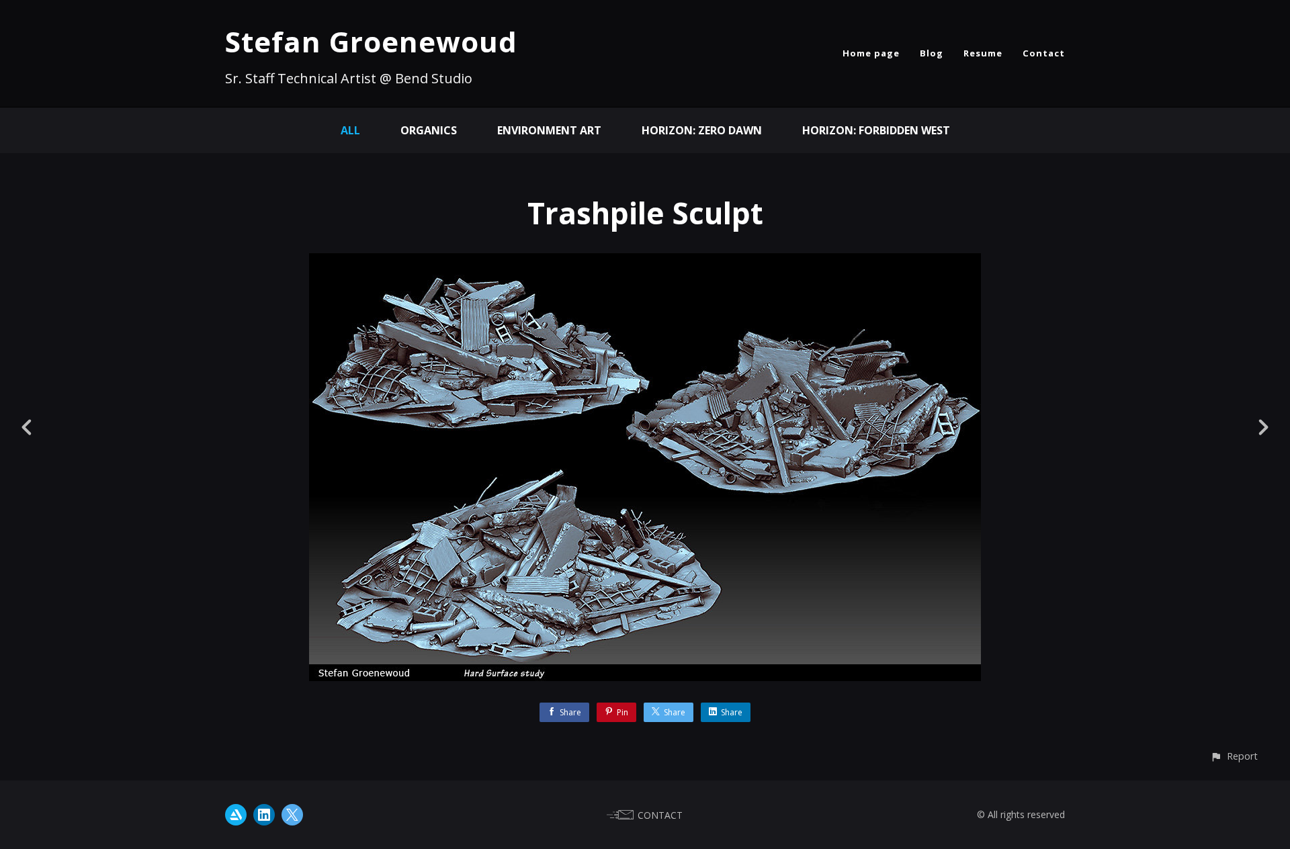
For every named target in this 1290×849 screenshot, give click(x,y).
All (350, 130)
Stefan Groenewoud (371, 41)
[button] (1234, 756)
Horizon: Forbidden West (876, 130)
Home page (871, 53)
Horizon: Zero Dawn (702, 130)
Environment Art (549, 130)
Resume (982, 53)
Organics (428, 130)
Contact (1044, 53)
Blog (931, 53)
